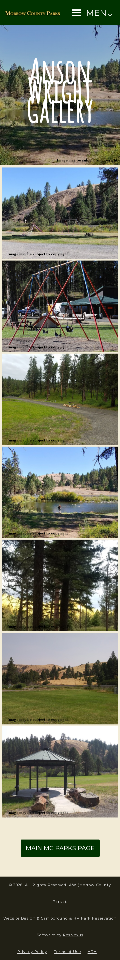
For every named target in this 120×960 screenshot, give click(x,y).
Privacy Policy (32, 951)
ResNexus (73, 935)
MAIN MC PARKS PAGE (60, 848)
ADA (92, 951)
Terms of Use (67, 951)
